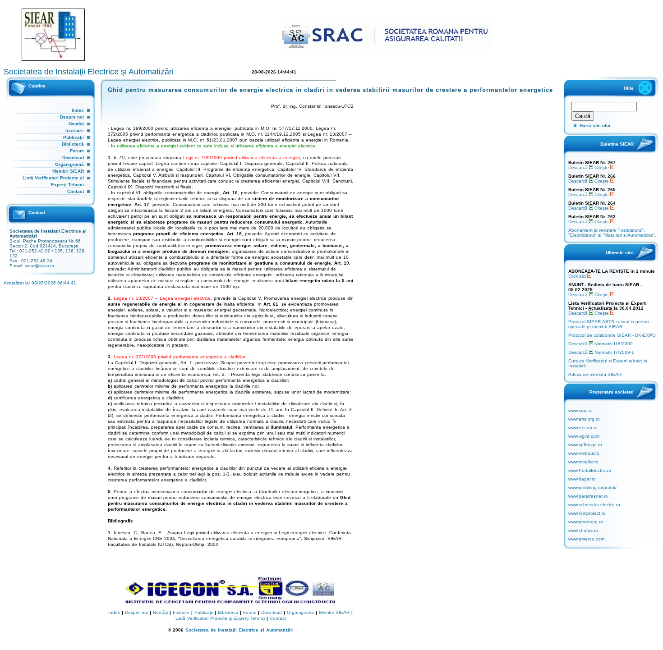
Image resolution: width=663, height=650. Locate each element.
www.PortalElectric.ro (589, 470)
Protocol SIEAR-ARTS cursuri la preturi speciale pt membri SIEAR (608, 324)
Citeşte (602, 167)
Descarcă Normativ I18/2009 (600, 343)
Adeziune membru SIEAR (595, 374)
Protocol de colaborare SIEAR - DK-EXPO (612, 335)
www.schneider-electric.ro (594, 504)
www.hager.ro (582, 478)
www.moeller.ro (583, 461)
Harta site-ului (595, 125)
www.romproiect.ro (587, 513)
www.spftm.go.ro (585, 444)
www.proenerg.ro (585, 521)
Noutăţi (76, 123)
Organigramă (69, 164)
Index (78, 110)
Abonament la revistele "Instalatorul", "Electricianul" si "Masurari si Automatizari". (612, 233)
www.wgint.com (583, 436)
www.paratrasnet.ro (588, 496)
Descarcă (578, 167)
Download (73, 157)
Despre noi (72, 116)
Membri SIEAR (68, 171)
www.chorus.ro (583, 530)
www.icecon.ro (583, 427)
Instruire (74, 130)
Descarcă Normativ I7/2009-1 (601, 352)
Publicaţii (73, 137)
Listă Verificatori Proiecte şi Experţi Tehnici (220, 618)
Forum (77, 150)
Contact (75, 191)
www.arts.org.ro (584, 419)
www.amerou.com (586, 538)
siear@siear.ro (39, 265)
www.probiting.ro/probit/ (592, 487)
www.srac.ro (580, 410)
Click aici (577, 276)
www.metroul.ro (583, 453)
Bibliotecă (73, 144)
